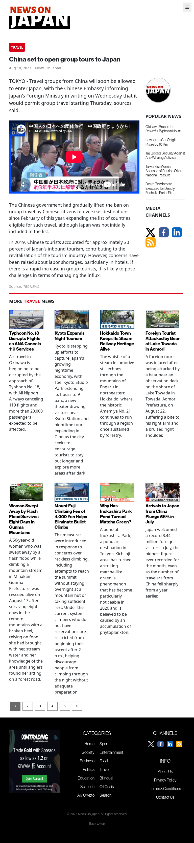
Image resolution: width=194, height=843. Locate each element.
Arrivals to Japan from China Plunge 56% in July (162, 513)
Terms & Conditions (165, 788)
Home (89, 743)
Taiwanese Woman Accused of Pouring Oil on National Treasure (164, 171)
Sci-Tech (87, 786)
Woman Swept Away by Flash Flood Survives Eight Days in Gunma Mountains (24, 519)
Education (86, 777)
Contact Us (165, 797)
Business (87, 760)
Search (105, 795)
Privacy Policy (165, 780)
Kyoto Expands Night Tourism (70, 335)
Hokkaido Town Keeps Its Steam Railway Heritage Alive (117, 341)
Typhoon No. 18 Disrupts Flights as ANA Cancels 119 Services (25, 341)
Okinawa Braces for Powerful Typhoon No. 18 (163, 128)
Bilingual (106, 777)
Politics (88, 769)
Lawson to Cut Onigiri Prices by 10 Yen (161, 142)
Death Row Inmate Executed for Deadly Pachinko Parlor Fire (160, 188)
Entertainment (111, 752)
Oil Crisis (107, 786)
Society (88, 752)
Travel (104, 769)
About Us (165, 771)
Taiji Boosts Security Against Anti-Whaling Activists (165, 155)
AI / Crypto (85, 795)
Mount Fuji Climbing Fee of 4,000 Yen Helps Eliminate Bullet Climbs (71, 516)
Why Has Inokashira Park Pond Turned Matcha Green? (116, 513)
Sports (105, 743)
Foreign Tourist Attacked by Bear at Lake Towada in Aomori (163, 341)
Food (104, 760)
